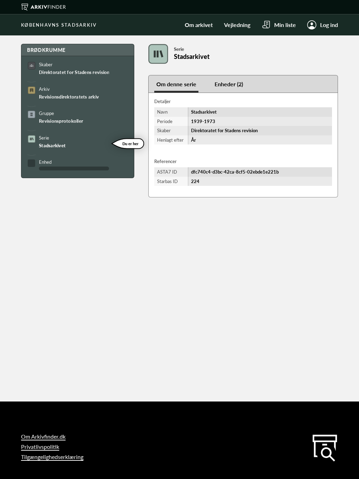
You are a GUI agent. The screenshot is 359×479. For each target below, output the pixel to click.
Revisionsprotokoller (61, 121)
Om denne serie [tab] (176, 84)
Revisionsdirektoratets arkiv (69, 97)
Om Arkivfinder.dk (43, 436)
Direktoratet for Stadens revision (74, 72)
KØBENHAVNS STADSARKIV (59, 25)
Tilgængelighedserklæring (52, 456)
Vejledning (237, 24)
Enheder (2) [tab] (229, 84)
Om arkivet (199, 24)
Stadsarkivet (52, 145)
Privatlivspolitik (40, 446)
